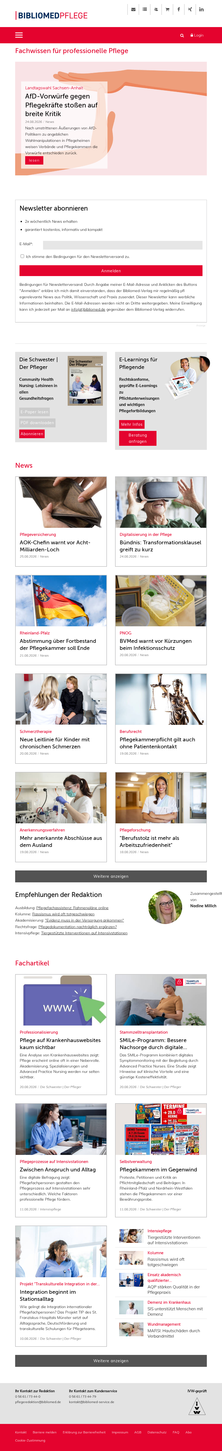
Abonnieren (32, 433)
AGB (137, 1432)
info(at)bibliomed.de (88, 309)
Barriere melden (45, 1432)
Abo (188, 1432)
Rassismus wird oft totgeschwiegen (63, 914)
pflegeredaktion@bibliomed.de (38, 1402)
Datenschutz (157, 1432)
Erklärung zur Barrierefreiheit (84, 1432)
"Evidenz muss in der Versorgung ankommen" (84, 920)
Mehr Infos (132, 424)
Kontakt (21, 1432)
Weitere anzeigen (111, 876)
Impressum (120, 1432)
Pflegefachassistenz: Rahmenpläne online (72, 907)
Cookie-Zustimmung (30, 1440)
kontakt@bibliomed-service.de (91, 1402)
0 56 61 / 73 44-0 (27, 1396)
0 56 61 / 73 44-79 (82, 1396)
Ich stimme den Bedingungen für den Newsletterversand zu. (78, 256)
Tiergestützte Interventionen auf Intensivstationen (84, 933)
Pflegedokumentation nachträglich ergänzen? (77, 926)
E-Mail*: (26, 243)
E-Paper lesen (34, 412)
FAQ (176, 1432)
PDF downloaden (37, 422)
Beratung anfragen (138, 438)
